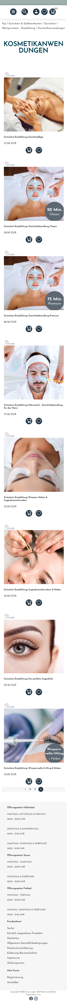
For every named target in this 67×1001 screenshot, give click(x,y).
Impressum (13, 958)
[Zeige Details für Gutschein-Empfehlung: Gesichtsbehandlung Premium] (34, 309)
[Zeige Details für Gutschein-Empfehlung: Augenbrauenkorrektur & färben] (34, 583)
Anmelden (13, 982)
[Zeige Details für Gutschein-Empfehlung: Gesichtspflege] (34, 130)
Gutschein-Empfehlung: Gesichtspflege (23, 137)
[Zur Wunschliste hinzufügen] (38, 150)
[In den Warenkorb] (29, 150)
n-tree (38, 995)
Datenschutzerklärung (20, 948)
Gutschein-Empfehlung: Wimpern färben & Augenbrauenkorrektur (25, 499)
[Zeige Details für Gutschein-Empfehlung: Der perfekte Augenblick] (34, 672)
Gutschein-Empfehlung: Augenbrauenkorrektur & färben (32, 589)
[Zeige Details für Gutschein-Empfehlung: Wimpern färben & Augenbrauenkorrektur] (34, 491)
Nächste (40, 789)
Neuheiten (13, 938)
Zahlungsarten (15, 963)
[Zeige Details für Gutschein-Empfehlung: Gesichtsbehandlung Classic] (34, 220)
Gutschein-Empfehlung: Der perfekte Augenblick (28, 679)
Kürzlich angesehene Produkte (24, 933)
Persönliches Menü (36, 11)
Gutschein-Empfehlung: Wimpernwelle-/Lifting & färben (32, 768)
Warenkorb (55, 9)
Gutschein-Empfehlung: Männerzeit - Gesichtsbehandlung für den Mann (33, 406)
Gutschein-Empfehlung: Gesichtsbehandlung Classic (30, 226)
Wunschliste (44, 11)
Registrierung (15, 977)
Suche (10, 928)
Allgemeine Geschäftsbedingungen (27, 943)
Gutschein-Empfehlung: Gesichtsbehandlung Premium (31, 316)
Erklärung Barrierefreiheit (22, 953)
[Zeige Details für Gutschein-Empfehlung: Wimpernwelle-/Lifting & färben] (34, 762)
